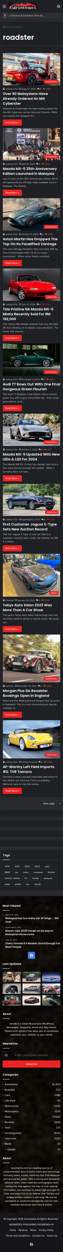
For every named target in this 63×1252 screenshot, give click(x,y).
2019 (7, 866)
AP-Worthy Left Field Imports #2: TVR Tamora (28, 769)
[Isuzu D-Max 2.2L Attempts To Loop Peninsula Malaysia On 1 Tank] (51, 988)
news (7, 884)
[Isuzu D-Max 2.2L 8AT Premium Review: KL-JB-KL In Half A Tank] (31, 977)
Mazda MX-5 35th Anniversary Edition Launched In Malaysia (30, 171)
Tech (7, 1127)
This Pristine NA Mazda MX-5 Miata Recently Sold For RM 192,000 (28, 314)
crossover (38, 872)
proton (18, 884)
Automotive (11, 1084)
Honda (35, 878)
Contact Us (38, 1235)
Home (8, 26)
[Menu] (4, 8)
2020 (17, 866)
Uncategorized (13, 1133)
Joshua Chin (11, 89)
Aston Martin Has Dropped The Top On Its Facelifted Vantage (30, 241)
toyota (37, 884)
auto (47, 866)
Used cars (10, 1138)
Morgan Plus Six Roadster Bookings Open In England (26, 693)
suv (28, 884)
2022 (27, 866)
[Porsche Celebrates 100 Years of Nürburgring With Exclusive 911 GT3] (51, 1000)
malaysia (48, 878)
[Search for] (58, 8)
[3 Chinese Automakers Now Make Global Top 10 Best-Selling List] (51, 977)
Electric (51, 872)
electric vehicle (12, 878)
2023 (37, 866)
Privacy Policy (46, 1230)
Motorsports (11, 1111)
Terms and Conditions (18, 1235)
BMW (7, 872)
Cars (7, 1095)
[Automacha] (23, 6)
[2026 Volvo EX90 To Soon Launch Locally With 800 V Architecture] (31, 988)
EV (26, 878)
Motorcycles (12, 1106)
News (8, 1116)
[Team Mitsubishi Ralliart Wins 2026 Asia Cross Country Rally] (12, 1000)
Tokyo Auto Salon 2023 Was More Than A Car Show (27, 607)
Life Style (10, 1100)
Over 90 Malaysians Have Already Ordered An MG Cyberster (25, 98)
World (8, 1143)
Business (10, 1089)
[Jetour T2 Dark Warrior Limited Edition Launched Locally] (12, 988)
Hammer (9, 600)
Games (11, 1149)
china (25, 872)
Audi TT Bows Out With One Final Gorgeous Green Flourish (31, 387)
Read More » (12, 122)
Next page (49, 803)
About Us (52, 1235)
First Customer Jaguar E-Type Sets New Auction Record (30, 527)
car (16, 872)
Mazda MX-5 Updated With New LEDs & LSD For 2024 (31, 457)
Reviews (9, 1122)
